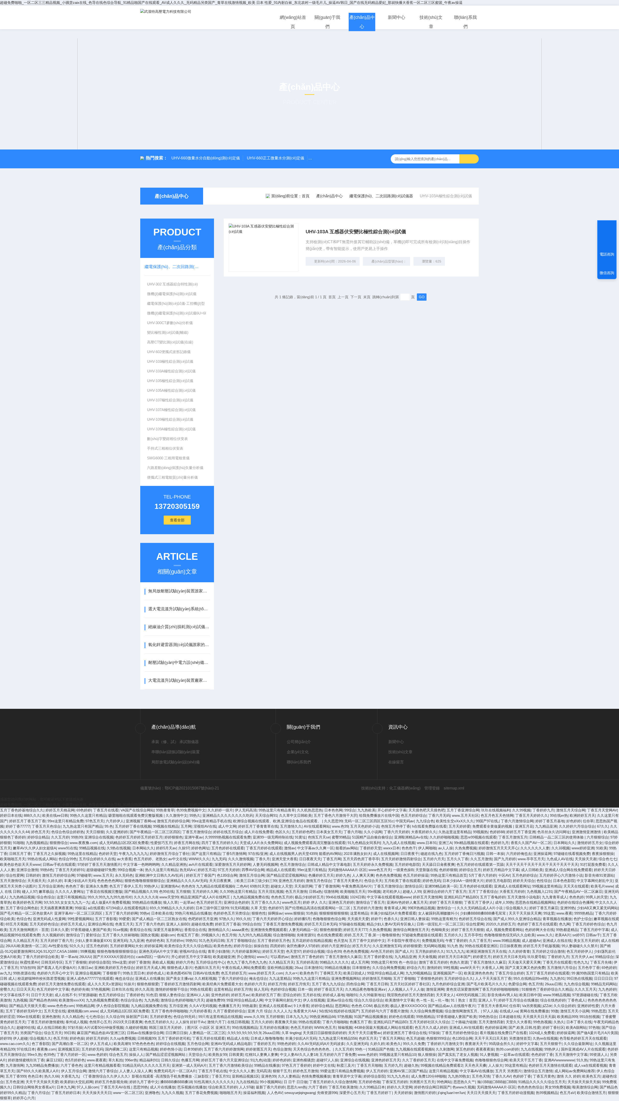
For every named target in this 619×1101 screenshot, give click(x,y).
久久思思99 (333, 821)
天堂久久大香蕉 (518, 1022)
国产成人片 (404, 951)
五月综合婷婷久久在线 (97, 859)
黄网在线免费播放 (534, 1011)
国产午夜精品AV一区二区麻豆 (578, 891)
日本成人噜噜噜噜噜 (267, 1038)
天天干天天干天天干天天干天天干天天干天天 (542, 864)
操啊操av (275, 913)
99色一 (360, 1049)
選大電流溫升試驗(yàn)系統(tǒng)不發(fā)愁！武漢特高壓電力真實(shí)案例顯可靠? (178, 609)
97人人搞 (490, 1011)
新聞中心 (396, 17)
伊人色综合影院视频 (112, 1006)
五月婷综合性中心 (210, 962)
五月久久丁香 (457, 859)
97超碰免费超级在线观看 (422, 935)
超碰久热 (411, 1065)
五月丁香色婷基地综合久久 (22, 810)
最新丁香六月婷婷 (270, 1087)
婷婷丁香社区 (553, 1027)
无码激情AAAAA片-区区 (347, 870)
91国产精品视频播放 (370, 1017)
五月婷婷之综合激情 (548, 951)
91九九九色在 (398, 1076)
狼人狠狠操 (427, 1054)
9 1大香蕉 (301, 1006)
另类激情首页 (520, 1038)
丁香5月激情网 (234, 854)
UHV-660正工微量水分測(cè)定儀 (275, 158)
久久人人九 (282, 1011)
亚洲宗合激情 (27, 870)
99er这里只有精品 (311, 870)
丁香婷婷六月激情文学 (445, 1044)
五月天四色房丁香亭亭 (361, 859)
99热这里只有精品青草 (276, 810)
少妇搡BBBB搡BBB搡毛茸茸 (483, 913)
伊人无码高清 (246, 810)
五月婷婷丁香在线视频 (133, 826)
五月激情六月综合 (561, 968)
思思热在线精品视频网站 (535, 902)
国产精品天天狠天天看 (27, 1006)
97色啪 (594, 1027)
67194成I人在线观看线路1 (127, 908)
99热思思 (598, 1011)
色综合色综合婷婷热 (67, 832)
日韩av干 (593, 935)
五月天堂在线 (55, 1011)
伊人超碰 (20, 1038)
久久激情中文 (176, 815)
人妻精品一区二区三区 (207, 1033)
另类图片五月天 (422, 1082)
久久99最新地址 (372, 995)
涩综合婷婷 (291, 995)
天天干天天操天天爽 (525, 913)
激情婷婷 (434, 968)
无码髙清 (263, 1071)
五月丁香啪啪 (404, 978)
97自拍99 (27, 968)
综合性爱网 (15, 875)
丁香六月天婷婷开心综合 (272, 919)
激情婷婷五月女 (590, 843)
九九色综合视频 (576, 984)
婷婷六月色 (185, 962)
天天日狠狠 (95, 832)
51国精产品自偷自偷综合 (372, 837)
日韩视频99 (146, 1038)
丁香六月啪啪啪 (335, 1022)
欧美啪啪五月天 (12, 859)
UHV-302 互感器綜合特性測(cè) (172, 284)
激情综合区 (414, 886)
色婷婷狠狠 (448, 870)
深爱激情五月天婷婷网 (232, 864)
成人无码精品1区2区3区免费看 (123, 843)
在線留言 (396, 762)
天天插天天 (36, 881)
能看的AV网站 (330, 854)
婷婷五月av (240, 995)
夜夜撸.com (46, 1049)
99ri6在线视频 (337, 897)
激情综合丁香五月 (370, 902)
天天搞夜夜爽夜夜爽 (56, 908)
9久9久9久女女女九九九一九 (66, 902)
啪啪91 (351, 995)
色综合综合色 (131, 1000)
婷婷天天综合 (524, 881)
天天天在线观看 (576, 886)
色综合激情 (282, 1049)
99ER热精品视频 (421, 908)
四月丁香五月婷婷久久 (219, 843)
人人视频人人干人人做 (406, 989)
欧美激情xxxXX (71, 1000)
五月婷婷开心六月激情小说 (561, 875)
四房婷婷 (277, 946)
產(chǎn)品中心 (362, 22)
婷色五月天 (40, 832)
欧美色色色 (223, 946)
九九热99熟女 (459, 1076)
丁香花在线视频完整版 (104, 891)
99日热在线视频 (579, 978)
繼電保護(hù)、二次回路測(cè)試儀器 (172, 266)
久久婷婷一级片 (220, 810)
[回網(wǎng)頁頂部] (607, 236)
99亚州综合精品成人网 (385, 973)
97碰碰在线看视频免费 (571, 854)
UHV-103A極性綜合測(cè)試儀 (171, 371)
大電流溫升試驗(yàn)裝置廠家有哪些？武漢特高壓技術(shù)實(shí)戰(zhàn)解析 (178, 680)
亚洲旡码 (120, 940)
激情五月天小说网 (574, 1011)
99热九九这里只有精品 (311, 978)
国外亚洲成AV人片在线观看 (583, 1049)
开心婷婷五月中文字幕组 (191, 957)
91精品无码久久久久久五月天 (146, 1065)
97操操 (434, 1033)
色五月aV (567, 1093)
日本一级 (305, 989)
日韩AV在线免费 (206, 973)
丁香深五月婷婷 (394, 1082)
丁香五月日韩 (377, 984)
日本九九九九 (297, 1017)
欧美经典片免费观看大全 (222, 984)
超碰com (168, 935)
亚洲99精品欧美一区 (441, 886)
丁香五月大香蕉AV (492, 1006)
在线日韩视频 (238, 1022)
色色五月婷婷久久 (158, 1022)
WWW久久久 (199, 859)
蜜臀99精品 (341, 837)
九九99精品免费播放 (42, 1065)
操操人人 (136, 1054)
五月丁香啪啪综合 (240, 940)
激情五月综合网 (252, 875)
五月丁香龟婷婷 (492, 897)
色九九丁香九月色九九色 (247, 962)
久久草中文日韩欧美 (295, 815)
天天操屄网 (303, 886)
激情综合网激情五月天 (411, 930)
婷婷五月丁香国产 (200, 875)
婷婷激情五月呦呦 (376, 978)
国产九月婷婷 (505, 859)
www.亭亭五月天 (531, 859)
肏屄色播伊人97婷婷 (303, 946)
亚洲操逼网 (542, 854)
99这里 (548, 913)
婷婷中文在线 (324, 1065)
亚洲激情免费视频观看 (269, 930)
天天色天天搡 (475, 1065)
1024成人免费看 (542, 1033)
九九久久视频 (172, 1093)
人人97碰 (246, 1087)
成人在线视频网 (385, 854)
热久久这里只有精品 (161, 870)
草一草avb (69, 957)
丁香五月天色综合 (46, 826)
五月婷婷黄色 (160, 1017)
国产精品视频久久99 (140, 891)
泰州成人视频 (76, 1022)
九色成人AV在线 (559, 859)
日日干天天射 (42, 995)
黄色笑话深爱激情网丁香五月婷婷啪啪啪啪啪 (483, 989)
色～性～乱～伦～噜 (432, 1000)
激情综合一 (446, 908)
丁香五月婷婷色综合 (588, 924)
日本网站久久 (564, 843)
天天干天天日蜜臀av (364, 1033)
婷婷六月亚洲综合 (335, 946)
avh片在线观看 (201, 864)
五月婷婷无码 (92, 1049)
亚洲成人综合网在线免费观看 (568, 870)
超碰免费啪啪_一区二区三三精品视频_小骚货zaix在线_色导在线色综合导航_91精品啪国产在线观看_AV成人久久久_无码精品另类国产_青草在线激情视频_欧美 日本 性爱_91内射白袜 (146, 805)
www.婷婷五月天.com (265, 973)
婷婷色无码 (431, 881)
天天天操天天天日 (96, 1093)
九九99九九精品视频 (254, 935)
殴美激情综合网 (585, 1087)
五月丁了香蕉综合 (482, 891)
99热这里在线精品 (82, 854)
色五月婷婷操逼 (415, 875)
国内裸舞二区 (116, 1049)
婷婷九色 (343, 875)
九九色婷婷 (607, 989)
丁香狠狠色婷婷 (429, 978)
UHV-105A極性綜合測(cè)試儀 (171, 390)
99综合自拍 (251, 924)
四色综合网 (355, 984)
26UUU (85, 957)
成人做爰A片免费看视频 (110, 902)
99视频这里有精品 (546, 886)
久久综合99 (115, 1017)
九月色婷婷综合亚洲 (448, 984)
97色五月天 (94, 821)
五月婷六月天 (434, 859)
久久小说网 (373, 832)
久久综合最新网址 (578, 1044)
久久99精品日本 (372, 1087)
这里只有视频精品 (71, 897)
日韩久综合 (170, 1060)
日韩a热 (315, 891)
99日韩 (69, 1033)
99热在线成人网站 (42, 859)
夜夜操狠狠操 (603, 854)
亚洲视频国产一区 (447, 973)
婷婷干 (376, 919)
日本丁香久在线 (579, 1022)
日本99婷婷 (193, 1049)
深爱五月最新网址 (167, 930)
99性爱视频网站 (80, 919)
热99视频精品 (547, 1093)
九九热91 (557, 978)
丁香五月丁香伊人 (478, 902)
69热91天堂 (259, 886)
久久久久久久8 (145, 897)
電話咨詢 (607, 254)
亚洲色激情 (51, 1017)
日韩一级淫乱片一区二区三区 (440, 924)
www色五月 (291, 902)
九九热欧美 (366, 810)
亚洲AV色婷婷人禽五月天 (407, 902)
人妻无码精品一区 (303, 930)
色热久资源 (459, 962)
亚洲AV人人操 (197, 995)
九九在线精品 (247, 1082)
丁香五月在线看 (105, 810)
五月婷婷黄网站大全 (126, 946)
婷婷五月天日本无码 (320, 924)
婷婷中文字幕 (527, 1044)
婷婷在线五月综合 (227, 832)
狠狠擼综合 (59, 843)
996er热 (131, 1060)
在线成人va (509, 1011)
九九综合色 (425, 821)
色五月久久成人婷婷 (431, 1027)
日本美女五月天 (329, 832)
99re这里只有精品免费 (65, 821)
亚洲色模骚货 (303, 1060)
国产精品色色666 (43, 1000)
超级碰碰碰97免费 (101, 870)
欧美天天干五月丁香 (525, 1060)
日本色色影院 (564, 881)
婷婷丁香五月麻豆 (543, 908)
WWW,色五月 (325, 1027)
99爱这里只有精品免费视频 (342, 1071)
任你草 (588, 821)
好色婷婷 (573, 821)
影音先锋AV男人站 (502, 995)
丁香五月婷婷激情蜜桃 (45, 1022)
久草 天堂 (258, 908)
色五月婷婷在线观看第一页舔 (480, 864)
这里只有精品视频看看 (102, 1065)
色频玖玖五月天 (207, 968)
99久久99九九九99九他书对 (110, 897)
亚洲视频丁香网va (140, 821)
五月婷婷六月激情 (367, 908)
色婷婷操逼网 (496, 1027)
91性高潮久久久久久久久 (214, 1082)
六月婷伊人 (115, 821)
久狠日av (85, 968)
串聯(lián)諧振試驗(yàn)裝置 (175, 752)
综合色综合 (46, 897)
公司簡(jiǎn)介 (299, 742)
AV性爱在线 (57, 946)
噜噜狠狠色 (391, 935)
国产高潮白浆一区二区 (70, 1044)
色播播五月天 (229, 1006)
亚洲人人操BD (177, 924)
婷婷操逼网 (153, 946)
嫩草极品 (46, 891)
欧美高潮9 (122, 1044)
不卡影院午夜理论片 (403, 940)
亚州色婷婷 (220, 995)
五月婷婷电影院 (407, 864)
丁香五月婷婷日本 (65, 1093)
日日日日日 (603, 978)
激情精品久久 (219, 930)
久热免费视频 (466, 848)
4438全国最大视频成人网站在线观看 (383, 1027)
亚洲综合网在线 (100, 924)
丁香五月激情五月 (512, 837)
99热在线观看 (201, 989)
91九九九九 (455, 951)
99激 (554, 1011)
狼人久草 (170, 902)
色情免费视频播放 (316, 1076)
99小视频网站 (271, 1082)
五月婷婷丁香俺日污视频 (464, 854)
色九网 (564, 924)
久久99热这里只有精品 (238, 891)
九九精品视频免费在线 (251, 897)
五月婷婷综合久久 (458, 978)
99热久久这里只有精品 (88, 815)
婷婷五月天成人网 (150, 968)
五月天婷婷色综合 (44, 924)
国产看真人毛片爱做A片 (56, 968)
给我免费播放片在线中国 (379, 815)
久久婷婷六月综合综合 (577, 826)
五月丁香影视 (106, 919)
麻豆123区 (54, 1060)
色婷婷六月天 (255, 984)
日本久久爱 (60, 930)
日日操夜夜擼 (510, 946)
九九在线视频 (531, 1049)
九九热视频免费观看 (102, 1000)
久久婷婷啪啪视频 (443, 837)
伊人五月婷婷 (377, 1071)
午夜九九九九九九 (133, 854)
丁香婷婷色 (135, 995)
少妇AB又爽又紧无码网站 (597, 908)
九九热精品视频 (22, 897)
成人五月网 (360, 962)
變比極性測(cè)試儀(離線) (167, 332)
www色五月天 (379, 870)
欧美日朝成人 (354, 973)
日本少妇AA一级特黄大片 (463, 881)
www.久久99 (254, 1017)
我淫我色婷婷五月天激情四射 (410, 995)
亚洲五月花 (524, 826)
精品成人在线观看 (280, 870)
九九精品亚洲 (546, 826)
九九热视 (151, 1000)
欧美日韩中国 (530, 995)
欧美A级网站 (576, 1027)
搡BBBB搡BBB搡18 (176, 1082)
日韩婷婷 (33, 875)
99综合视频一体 (130, 870)
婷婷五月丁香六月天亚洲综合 (224, 1060)
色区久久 (282, 832)
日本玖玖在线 (122, 989)
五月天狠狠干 (551, 1044)
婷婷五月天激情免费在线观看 (61, 984)
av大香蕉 (124, 859)
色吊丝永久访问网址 (553, 832)
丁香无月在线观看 (557, 962)
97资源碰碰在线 (585, 995)
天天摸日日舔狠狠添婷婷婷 (324, 1033)
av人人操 (445, 848)
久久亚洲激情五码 (386, 946)
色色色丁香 (75, 886)
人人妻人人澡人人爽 (135, 1071)
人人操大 (495, 1065)
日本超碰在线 (510, 1017)
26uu (298, 968)
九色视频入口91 (539, 891)
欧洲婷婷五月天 (582, 815)
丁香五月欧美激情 (342, 1087)
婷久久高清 (144, 989)
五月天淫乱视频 (270, 891)
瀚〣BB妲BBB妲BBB (496, 1082)
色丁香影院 (41, 1044)
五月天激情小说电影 (523, 897)
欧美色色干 (309, 973)
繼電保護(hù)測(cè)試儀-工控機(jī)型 (176, 303)
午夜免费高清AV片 (357, 886)
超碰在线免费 (202, 924)
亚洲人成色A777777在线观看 (89, 978)
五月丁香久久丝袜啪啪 (120, 935)
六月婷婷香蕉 (200, 1011)
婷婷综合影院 (99, 962)
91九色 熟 (455, 946)
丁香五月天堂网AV (602, 810)
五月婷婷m (175, 940)
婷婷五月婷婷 (97, 1038)
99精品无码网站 (604, 984)
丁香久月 (262, 859)
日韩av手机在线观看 (59, 864)
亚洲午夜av (193, 837)
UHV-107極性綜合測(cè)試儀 (170, 400)
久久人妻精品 (289, 1076)
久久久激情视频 (240, 859)
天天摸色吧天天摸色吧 (426, 810)
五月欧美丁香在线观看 (402, 881)
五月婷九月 (393, 1065)
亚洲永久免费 (96, 886)
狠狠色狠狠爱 (330, 930)
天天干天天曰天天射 (490, 1038)
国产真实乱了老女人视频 (458, 1054)
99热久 (194, 815)
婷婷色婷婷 (282, 1060)
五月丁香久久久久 (265, 902)
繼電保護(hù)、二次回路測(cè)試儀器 (381, 196)
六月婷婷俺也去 (518, 854)
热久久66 (51, 1076)
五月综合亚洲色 (51, 886)
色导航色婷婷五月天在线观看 (583, 1038)
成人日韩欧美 (532, 870)
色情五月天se (319, 837)
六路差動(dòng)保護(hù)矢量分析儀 (175, 468)
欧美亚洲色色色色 (478, 973)
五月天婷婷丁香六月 (56, 940)
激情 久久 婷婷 (568, 1076)
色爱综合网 (517, 984)
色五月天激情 (296, 891)
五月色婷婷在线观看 (227, 848)
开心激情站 (246, 957)
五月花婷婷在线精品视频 (312, 940)
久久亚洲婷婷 (117, 832)
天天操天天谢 (586, 859)
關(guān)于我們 (327, 22)
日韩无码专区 (52, 962)
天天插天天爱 (358, 919)
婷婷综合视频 (313, 951)
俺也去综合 (124, 978)
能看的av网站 (347, 848)
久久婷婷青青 (519, 951)
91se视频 (120, 930)
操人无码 (261, 989)
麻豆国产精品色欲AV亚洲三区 (101, 1033)
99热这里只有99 (384, 962)
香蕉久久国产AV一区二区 (531, 843)
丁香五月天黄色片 (347, 881)
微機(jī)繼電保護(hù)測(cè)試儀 (171, 294)
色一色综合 (408, 962)
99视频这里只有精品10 (397, 1054)
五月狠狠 (183, 891)
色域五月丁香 (188, 935)
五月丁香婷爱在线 (377, 957)
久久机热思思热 (309, 810)
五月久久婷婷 (262, 1022)
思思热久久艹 (464, 1082)
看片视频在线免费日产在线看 (503, 1033)
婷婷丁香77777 (18, 826)
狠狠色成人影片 (179, 968)
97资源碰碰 (87, 995)
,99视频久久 (210, 935)
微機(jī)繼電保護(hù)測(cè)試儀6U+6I (176, 313)
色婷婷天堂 (108, 854)
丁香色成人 (576, 1000)
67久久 (602, 826)
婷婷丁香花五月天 (328, 989)
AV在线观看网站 (317, 826)
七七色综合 (95, 1017)
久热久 (558, 1022)
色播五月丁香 (360, 1022)
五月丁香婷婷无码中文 (24, 1011)
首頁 (306, 196)
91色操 (311, 913)
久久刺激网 (445, 1049)
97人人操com (87, 1087)
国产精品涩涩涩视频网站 (286, 875)
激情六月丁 (216, 1022)
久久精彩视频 (205, 978)
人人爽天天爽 (363, 875)
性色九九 (581, 962)
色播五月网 (190, 1060)
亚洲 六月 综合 (259, 1011)
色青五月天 (124, 924)
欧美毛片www (602, 886)
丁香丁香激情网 (327, 886)
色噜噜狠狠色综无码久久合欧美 (509, 935)
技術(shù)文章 (431, 22)
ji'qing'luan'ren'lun (451, 1093)
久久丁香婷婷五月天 (418, 1060)
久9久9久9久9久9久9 (244, 1033)
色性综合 (544, 881)
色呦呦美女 (440, 930)
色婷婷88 (497, 832)
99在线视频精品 (245, 1027)
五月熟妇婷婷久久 (429, 951)
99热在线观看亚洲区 (481, 946)
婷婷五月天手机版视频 (541, 946)
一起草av (187, 902)
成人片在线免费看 (258, 832)
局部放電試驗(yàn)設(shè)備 (175, 762)
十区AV (504, 875)
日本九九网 (66, 1087)
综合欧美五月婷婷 (222, 1087)
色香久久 (391, 919)
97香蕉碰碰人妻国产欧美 (91, 930)
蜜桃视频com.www (82, 1011)
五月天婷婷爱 (459, 826)
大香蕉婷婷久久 (423, 832)
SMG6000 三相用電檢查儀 (168, 458)
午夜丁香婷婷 (456, 940)
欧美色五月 (591, 1076)
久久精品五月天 (25, 940)
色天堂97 (293, 951)
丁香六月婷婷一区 (71, 1054)
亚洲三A (445, 843)
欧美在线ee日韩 (55, 815)
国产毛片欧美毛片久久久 (486, 984)
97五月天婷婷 (229, 870)
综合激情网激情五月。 (463, 1011)
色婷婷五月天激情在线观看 (550, 1065)
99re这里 (119, 962)
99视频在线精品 (166, 826)
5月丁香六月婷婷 (482, 875)
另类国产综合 (31, 1033)
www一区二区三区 (128, 1093)
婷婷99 (5, 1038)
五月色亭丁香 (589, 968)
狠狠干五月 (282, 1071)
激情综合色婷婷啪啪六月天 (182, 1000)
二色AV (242, 886)
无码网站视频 (434, 946)
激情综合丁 (75, 935)
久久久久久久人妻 (534, 848)
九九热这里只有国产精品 (83, 826)
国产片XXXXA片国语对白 (113, 957)
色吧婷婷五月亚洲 (202, 919)
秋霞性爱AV (29, 962)
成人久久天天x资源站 (104, 984)
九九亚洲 (136, 940)
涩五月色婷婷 (97, 946)
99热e (144, 913)
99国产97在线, (487, 821)
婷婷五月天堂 (273, 951)
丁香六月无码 (439, 815)
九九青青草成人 (554, 897)
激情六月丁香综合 (102, 1071)
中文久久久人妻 (241, 1071)
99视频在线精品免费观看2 (441, 1065)
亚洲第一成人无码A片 (189, 1065)
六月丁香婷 (317, 1087)
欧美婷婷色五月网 (27, 902)
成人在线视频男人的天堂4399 (293, 854)
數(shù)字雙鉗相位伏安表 (167, 439)
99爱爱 (124, 919)
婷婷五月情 (277, 984)
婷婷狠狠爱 (412, 946)
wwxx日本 (391, 848)
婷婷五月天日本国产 (454, 957)
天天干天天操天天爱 (42, 1082)
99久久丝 (243, 919)
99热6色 (46, 870)
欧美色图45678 (179, 973)
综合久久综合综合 (368, 1000)
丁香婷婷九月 (543, 810)
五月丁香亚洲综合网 (463, 810)
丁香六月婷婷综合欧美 (40, 957)
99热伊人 (151, 886)
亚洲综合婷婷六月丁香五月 (444, 891)
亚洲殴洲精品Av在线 (410, 837)
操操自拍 (261, 946)
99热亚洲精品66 (322, 1017)
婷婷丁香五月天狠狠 (445, 902)
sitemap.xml (454, 788)
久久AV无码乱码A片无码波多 (320, 1044)
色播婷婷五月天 (321, 875)
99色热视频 (542, 1022)
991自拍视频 (589, 1017)
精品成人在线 (238, 1038)
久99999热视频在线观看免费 (228, 837)
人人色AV (274, 1093)
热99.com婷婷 (507, 1049)
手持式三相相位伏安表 (165, 448)
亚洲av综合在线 (339, 1000)
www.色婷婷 (97, 1054)
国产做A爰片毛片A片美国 (597, 1033)
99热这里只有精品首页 (448, 875)
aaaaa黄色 (240, 930)
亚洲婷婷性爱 (588, 1006)
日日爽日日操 (176, 1033)
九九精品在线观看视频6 (215, 886)
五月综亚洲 (178, 1006)
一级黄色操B (403, 870)
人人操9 (181, 1022)
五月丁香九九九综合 (328, 984)
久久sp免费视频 (122, 1038)
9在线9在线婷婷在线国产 (339, 1011)
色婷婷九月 (500, 843)
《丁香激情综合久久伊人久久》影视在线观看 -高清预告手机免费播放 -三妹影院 (145, 1076)
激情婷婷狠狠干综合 (171, 989)
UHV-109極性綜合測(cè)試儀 (170, 419)
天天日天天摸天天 (481, 1093)
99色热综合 (488, 1017)
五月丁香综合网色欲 (22, 908)
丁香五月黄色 (544, 1076)
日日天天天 (25, 989)
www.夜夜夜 (96, 1060)
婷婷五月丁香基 (227, 924)
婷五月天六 (361, 946)
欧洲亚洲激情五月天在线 (486, 951)
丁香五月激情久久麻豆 (343, 957)
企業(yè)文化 (298, 752)
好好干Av (197, 1022)
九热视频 (20, 1000)
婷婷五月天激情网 (427, 897)
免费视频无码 (432, 940)
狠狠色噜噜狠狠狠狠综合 (144, 881)
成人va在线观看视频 (590, 1065)
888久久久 (32, 815)
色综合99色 (68, 859)
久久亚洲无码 (357, 1044)
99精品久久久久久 (334, 962)
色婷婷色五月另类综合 (231, 913)
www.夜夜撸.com (83, 843)
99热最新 (249, 1006)
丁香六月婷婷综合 (232, 978)
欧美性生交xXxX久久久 (455, 821)
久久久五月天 (585, 989)
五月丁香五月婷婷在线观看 (547, 973)
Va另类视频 (531, 1006)
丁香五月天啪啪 (369, 1065)
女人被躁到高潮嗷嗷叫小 (438, 913)
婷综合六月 (416, 968)
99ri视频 (374, 891)
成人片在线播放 (162, 1087)
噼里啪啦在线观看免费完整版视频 (136, 815)
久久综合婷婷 (564, 1006)
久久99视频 (521, 810)
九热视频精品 (37, 843)
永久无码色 (124, 875)
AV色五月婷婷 (381, 951)
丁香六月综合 (38, 1093)
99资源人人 (599, 1054)
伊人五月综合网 (73, 1071)
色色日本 (35, 1076)
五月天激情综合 (12, 881)
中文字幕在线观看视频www (389, 897)
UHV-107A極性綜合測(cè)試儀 (171, 410)
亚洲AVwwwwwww (559, 1060)
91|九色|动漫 (260, 1060)
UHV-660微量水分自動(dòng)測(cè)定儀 (205, 158)
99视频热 (480, 832)
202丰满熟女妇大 (357, 854)
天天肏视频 (427, 957)
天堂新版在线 (426, 870)
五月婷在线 (311, 995)
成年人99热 (504, 902)
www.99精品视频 (506, 940)
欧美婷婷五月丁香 (265, 995)
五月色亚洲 (15, 1082)
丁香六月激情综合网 (517, 821)
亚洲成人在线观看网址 (512, 886)
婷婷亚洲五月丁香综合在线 (405, 1033)
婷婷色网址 (200, 848)
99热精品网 (85, 1006)
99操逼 (80, 908)
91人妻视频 (489, 1054)
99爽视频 (87, 951)
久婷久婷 (54, 881)
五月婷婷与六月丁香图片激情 (384, 1011)
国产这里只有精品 (206, 854)
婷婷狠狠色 (173, 837)
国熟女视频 (149, 935)
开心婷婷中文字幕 (391, 810)
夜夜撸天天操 (285, 1022)
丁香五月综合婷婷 (509, 973)
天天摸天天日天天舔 (539, 1017)
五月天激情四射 (491, 1022)
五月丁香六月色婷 (149, 924)
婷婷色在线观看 (401, 1017)
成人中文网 (227, 826)
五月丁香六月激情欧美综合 (230, 1065)
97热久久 (226, 919)
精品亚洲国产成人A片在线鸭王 (205, 897)
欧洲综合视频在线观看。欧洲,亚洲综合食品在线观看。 (277, 821)
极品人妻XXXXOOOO (408, 1006)
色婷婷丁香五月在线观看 (537, 924)
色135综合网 (227, 875)
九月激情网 (15, 1065)
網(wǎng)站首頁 (293, 22)
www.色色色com (60, 1006)
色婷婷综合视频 (283, 989)
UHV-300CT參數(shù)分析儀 (170, 323)
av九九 (5, 973)
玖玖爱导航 (536, 957)
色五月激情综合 (292, 864)
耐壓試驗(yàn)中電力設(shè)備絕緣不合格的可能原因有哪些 (178, 662)
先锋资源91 (306, 935)
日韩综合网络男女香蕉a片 (34, 1087)
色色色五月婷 (282, 897)
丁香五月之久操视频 (49, 854)
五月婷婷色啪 (369, 1082)
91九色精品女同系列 (363, 843)
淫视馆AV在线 (204, 826)
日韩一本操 (495, 854)
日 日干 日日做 (295, 1082)
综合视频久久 (516, 908)
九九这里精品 (280, 978)
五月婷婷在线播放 (273, 1027)
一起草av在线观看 (514, 1054)
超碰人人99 (412, 891)
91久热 (582, 1060)
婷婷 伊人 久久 (314, 902)
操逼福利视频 (254, 1093)
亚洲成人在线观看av (275, 1006)
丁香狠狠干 (112, 973)
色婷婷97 (275, 908)
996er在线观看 (28, 1017)
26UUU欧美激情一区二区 (26, 946)
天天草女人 (445, 995)
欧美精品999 (567, 1017)
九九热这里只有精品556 (337, 1038)
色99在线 (166, 891)
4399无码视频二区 (471, 995)
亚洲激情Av (170, 886)
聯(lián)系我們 (465, 22)
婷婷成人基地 (333, 995)
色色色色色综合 (530, 1087)
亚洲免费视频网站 (345, 978)
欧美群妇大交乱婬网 (76, 1082)
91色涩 (151, 995)
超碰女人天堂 (281, 886)
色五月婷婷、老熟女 (150, 859)
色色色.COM (361, 1006)
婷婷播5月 (302, 919)
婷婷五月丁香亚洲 (520, 832)
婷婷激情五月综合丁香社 (170, 854)
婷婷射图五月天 (258, 1049)
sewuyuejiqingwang (299, 1093)
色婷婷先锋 (80, 989)
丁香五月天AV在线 (115, 1087)
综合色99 (333, 951)
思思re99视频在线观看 (478, 837)
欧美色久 (393, 1044)
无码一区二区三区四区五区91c (369, 821)
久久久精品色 (73, 1017)
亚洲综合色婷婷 (236, 902)
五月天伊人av (582, 957)
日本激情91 (313, 968)
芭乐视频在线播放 (191, 1087)
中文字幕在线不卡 (14, 995)
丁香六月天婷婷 (396, 832)
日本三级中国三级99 (212, 908)
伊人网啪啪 (427, 848)
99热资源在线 (24, 973)
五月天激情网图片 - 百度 (29, 930)
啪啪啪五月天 (230, 1093)
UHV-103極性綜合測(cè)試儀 (170, 361)
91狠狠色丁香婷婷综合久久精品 (547, 989)
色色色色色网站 (110, 881)
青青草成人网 (395, 908)
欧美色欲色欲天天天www (20, 864)
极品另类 (381, 1006)
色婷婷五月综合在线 (475, 919)
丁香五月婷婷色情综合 (460, 1033)
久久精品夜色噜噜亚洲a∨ (365, 989)
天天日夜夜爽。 (222, 881)
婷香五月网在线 (186, 843)
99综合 (349, 810)
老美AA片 (562, 935)
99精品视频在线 (92, 848)
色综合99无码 (184, 1017)
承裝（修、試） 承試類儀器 (175, 742)
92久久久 (76, 946)
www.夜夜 (564, 913)
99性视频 (450, 968)
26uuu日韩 (553, 984)
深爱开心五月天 (352, 1093)
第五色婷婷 (465, 1049)
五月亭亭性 (473, 935)
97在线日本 (26, 1049)
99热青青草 (165, 810)
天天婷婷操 (403, 1093)
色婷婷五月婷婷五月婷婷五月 (138, 837)
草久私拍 (115, 1060)
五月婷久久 (453, 935)
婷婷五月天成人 (73, 924)
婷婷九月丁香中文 (143, 1082)
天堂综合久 (197, 1054)
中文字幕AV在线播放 (476, 1071)
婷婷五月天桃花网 (59, 810)
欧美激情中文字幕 (399, 1000)
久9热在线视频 (118, 848)
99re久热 (34, 1054)
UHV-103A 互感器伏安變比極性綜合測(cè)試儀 (356, 231)
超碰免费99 (215, 1000)
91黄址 (300, 837)
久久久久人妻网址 (69, 891)
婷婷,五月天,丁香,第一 (362, 935)
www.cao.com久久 (15, 1044)
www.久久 (545, 935)
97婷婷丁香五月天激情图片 (99, 864)
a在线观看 (96, 908)
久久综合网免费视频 (388, 968)
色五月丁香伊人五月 (125, 886)
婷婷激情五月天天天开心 (498, 848)
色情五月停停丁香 (395, 826)
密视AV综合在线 (192, 951)
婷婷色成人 (156, 973)
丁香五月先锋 (601, 962)
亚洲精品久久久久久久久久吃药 (227, 815)
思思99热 (140, 1087)
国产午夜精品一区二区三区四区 (155, 832)
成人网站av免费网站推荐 (574, 1071)
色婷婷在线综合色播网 (575, 902)
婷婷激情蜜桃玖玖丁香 (26, 1060)
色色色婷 (576, 897)
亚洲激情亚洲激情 (587, 832)
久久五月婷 (60, 837)
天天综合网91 (266, 815)
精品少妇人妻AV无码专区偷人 (391, 924)
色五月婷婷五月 (209, 902)
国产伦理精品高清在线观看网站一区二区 (318, 908)
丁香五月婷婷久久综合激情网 (332, 1082)
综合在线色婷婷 (553, 1000)
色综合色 (23, 919)
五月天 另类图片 (508, 1071)
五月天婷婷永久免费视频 (373, 864)
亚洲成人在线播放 (149, 978)
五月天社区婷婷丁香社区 (410, 984)
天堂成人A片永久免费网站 (261, 843)
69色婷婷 (83, 810)
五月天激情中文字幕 (571, 1054)
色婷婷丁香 (522, 1076)
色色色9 (187, 886)
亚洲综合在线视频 (98, 837)
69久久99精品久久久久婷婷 (172, 908)
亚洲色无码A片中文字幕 (158, 951)
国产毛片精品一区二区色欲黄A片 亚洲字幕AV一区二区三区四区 (51, 913)
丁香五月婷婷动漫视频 (516, 1093)
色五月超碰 (415, 1038)
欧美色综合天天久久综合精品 (188, 946)
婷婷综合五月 (470, 870)
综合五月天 (53, 1033)
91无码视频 (239, 908)
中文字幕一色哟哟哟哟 (141, 864)
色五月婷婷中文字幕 (53, 989)
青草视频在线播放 (557, 919)
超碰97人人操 (327, 1060)
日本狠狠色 (361, 968)
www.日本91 (427, 843)
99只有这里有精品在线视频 (220, 1017)
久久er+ (291, 973)
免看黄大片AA (305, 1011)
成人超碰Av (531, 940)
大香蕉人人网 (492, 968)
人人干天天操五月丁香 (493, 978)
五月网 (186, 826)
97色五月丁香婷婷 (296, 1065)
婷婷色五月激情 (305, 1071)
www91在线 (67, 848)
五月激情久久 (291, 826)
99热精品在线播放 (146, 902)
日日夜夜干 (409, 854)
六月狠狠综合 (597, 837)
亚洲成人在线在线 (557, 940)
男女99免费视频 (557, 1087)
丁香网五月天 (330, 973)
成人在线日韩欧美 (51, 1027)
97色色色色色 (143, 1044)
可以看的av (279, 957)
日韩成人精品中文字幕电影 (329, 864)
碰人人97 (29, 891)
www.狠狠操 (294, 913)
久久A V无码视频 (202, 1006)
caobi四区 (144, 957)
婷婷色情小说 (171, 1049)
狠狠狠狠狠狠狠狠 (333, 913)
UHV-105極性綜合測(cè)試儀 (170, 381)
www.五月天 (103, 875)
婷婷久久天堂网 (399, 1087)
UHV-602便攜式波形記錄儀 (169, 352)
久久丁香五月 (480, 940)
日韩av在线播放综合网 (145, 1033)
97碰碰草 (84, 875)
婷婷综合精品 (38, 837)
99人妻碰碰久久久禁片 (579, 946)
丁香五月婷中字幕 (594, 930)
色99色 (49, 1054)
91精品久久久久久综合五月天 (542, 1082)
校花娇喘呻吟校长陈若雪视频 (41, 978)
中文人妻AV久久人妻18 (298, 1054)
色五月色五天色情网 (497, 815)
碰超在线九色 (431, 854)
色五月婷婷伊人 (579, 951)
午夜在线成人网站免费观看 (243, 968)
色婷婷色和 (155, 940)
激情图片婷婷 (425, 1093)
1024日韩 (357, 897)
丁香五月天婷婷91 (69, 870)
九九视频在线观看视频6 (415, 1049)
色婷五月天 (368, 1038)
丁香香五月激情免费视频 (282, 924)
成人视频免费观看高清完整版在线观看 (315, 843)
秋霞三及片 (346, 1065)
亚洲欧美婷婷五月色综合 (114, 968)
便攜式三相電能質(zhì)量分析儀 (172, 477)
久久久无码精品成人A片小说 (480, 908)
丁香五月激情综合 (196, 832)
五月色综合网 (198, 1044)
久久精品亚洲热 (174, 864)
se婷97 (578, 935)
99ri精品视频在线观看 (471, 843)
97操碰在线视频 (352, 924)
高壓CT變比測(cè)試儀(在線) (170, 342)
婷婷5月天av (166, 848)
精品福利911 (149, 1060)
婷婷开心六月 (24, 1098)
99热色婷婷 (286, 1044)
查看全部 (177, 520)
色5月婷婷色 (75, 1060)
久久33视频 (560, 848)
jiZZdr (547, 1006)
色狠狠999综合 (438, 1038)
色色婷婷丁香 (542, 1054)
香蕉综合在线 (140, 930)
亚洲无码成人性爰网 (49, 919)
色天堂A (340, 940)
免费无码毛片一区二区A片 (175, 1071)
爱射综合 (93, 935)
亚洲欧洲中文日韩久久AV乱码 (159, 875)
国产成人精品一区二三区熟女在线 (159, 919)
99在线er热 (559, 815)
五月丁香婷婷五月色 (273, 940)
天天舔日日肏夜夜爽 (438, 864)
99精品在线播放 (337, 968)
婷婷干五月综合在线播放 (518, 1000)
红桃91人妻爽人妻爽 (261, 1054)
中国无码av (405, 821)
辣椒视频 (345, 1027)
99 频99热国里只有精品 (590, 973)
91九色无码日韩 (211, 940)
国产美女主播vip (179, 978)
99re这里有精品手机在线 (211, 821)
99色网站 (444, 1082)
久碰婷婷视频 (136, 1027)
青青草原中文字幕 (346, 1076)
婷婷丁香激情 (139, 962)
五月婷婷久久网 (205, 891)
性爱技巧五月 (161, 843)
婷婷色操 (77, 1038)
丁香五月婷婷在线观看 (264, 848)
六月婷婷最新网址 (245, 951)
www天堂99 (168, 897)
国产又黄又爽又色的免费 (525, 968)
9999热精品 (583, 913)
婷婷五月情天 (299, 984)
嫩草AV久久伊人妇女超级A (34, 848)
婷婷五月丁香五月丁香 (27, 821)
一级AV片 (161, 957)
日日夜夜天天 (310, 859)
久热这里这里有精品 (454, 832)
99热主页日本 (134, 973)
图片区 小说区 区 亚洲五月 (208, 1027)
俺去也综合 (258, 978)
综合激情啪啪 (284, 935)
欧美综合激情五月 (591, 1093)
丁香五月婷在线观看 (208, 1038)
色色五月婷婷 (301, 1027)
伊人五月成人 (101, 1044)
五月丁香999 (16, 1076)
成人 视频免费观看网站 (504, 930)
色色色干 (409, 848)
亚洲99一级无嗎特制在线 (273, 837)
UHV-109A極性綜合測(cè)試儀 (171, 429)
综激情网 (331, 891)
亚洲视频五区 (69, 1049)
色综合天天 (373, 881)
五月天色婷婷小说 (364, 826)
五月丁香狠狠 (76, 962)
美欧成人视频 (163, 962)
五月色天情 (481, 1076)
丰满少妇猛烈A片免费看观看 (393, 913)
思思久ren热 (296, 1087)
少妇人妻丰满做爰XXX (93, 940)
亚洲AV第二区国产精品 (408, 1071)
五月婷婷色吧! (303, 832)
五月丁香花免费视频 (201, 1093)
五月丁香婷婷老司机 (174, 1038)
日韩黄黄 (236, 1054)
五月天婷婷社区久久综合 (429, 1022)
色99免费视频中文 (191, 810)
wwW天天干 (469, 968)
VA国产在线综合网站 (137, 810)
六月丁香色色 (71, 1065)
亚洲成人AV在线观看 (466, 1027)
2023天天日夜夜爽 (127, 1022)
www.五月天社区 (465, 815)
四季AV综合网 (253, 870)
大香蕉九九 (70, 1076)
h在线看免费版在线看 (429, 826)
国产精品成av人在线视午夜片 (451, 1006)
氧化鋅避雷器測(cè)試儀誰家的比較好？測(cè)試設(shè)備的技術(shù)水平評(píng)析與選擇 (178, 644)
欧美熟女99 (217, 1054)
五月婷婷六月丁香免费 (337, 1054)
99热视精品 (425, 1017)
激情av (289, 848)
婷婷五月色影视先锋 (111, 1082)
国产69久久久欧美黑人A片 (37, 1071)
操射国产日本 (137, 1017)
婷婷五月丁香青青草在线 (258, 826)
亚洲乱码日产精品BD (461, 897)
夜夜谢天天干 (476, 1044)
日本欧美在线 (162, 913)
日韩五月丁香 (20, 854)
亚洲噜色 (152, 1093)
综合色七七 (607, 859)
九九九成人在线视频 (398, 843)
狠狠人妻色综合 (171, 995)
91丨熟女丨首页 (463, 1000)
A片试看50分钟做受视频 (103, 1027)
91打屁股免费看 (593, 864)
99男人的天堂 (597, 897)
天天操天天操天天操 (583, 1082)
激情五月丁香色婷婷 (307, 957)
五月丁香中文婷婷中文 (367, 940)
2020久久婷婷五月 (500, 924)
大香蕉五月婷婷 (512, 891)
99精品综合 (604, 957)
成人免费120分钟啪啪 (428, 1076)
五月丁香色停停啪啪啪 (169, 1011)
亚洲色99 (268, 1076)
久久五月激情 (481, 859)
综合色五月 (118, 1054)
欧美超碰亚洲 (224, 957)
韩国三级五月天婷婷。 (167, 1027)
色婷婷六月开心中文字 (55, 973)
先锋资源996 (327, 1093)
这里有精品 (359, 913)
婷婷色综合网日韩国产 (432, 1087)
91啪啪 (18, 843)
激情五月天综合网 (570, 810)
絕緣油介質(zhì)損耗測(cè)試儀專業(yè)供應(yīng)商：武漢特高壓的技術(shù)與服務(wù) (178, 627)
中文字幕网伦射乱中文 (595, 881)
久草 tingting (291, 1033)
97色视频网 (100, 989)
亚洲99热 (567, 908)
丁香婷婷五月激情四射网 (180, 984)
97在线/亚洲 (257, 854)
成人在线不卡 (65, 995)
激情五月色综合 (318, 881)
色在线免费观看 (329, 935)
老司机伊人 (392, 891)
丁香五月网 (332, 859)
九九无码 (219, 859)
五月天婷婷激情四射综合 (401, 859)
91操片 (129, 984)
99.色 (108, 826)
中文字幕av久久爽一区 (315, 848)
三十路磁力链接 (464, 1022)
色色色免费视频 (388, 875)
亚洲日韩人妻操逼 (414, 919)
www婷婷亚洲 (583, 848)
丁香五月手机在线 (212, 1071)
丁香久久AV (501, 1076)
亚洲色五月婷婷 (291, 881)
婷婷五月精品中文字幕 (501, 870)
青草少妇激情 (218, 951)
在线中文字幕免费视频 (455, 1060)
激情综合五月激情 (538, 1071)
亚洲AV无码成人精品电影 (231, 1044)
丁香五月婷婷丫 (379, 1093)
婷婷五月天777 (355, 930)
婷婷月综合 (243, 946)
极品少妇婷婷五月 (309, 897)
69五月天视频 (17, 924)
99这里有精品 (516, 1065)
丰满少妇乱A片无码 (79, 881)
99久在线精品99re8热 (530, 978)
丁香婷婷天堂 (370, 848)
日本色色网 (333, 810)
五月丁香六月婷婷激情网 (224, 1049)
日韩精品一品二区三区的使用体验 (557, 837)
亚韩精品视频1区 (245, 1076)
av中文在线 (177, 859)
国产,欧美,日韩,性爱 (524, 1027)
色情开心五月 (100, 1022)
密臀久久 (7, 989)
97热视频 (344, 1017)
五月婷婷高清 (307, 962)
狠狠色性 (258, 913)
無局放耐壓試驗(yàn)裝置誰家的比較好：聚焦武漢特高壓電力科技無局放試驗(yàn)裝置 (178, 591)
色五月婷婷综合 (413, 815)
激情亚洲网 (435, 989)
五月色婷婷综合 (524, 875)
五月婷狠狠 (275, 1017)
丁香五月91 (221, 1076)
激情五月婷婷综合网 (173, 821)
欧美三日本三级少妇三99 (256, 881)
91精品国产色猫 (381, 1049)
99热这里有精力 (444, 919)
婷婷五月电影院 (498, 881)
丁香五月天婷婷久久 (531, 815)
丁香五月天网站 (391, 1038)
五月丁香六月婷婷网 (121, 913)
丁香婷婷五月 (264, 1044)
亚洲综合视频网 (88, 973)
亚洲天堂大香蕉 (284, 859)
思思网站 (342, 1006)
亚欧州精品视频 (280, 968)
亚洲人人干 (487, 1000)
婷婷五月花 (207, 870)
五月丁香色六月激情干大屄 (335, 815)
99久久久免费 (414, 1044)
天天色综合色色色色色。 (313, 1049)
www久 (262, 957)
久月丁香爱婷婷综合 (229, 1011)
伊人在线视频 (314, 1000)
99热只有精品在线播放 (193, 913)
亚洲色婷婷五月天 (385, 1060)
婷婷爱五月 (482, 957)
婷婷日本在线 (11, 815)
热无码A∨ (188, 870)
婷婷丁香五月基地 (549, 821)
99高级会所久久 (501, 1044)
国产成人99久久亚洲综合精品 (517, 919)
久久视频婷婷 (53, 935)
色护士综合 (583, 919)
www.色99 (340, 826)
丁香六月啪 (353, 832)
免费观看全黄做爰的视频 (492, 826)
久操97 (183, 848)
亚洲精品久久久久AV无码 (186, 881)
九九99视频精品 (418, 973)
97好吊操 (75, 1027)
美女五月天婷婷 (586, 940)
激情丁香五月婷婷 (433, 962)
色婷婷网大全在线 (539, 930)
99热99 (76, 837)
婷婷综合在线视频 (170, 1044)
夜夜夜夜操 (485, 1049)
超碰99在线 (25, 1027)
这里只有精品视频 (143, 1049)
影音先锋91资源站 (599, 875)
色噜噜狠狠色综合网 (329, 919)
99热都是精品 (567, 930)
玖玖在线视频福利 (495, 810)
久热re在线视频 (545, 1038)
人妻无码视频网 (265, 864)
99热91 (191, 940)
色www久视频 (463, 1087)
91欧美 (601, 848)
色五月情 (229, 935)
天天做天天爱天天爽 (524, 962)
